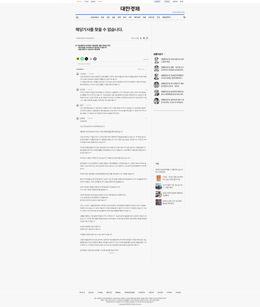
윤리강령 (160, 292)
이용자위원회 (156, 300)
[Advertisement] (168, 36)
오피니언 (151, 17)
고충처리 (151, 292)
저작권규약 (141, 292)
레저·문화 (137, 17)
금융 (113, 17)
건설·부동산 (95, 17)
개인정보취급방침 (129, 292)
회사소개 (82, 292)
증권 (102, 17)
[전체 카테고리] (77, 17)
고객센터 (169, 292)
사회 (130, 17)
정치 (124, 17)
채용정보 (117, 292)
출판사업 (109, 292)
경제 (119, 17)
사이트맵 (178, 292)
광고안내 (91, 292)
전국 (158, 17)
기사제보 (100, 292)
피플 (144, 17)
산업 (108, 17)
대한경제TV (166, 17)
